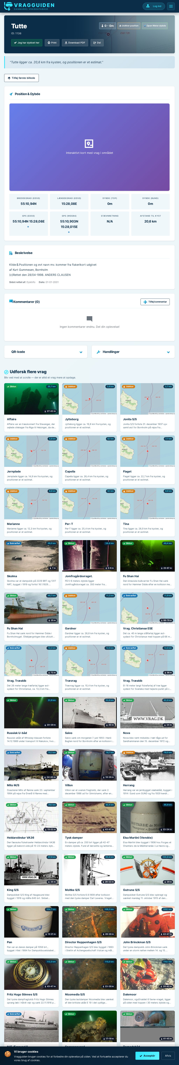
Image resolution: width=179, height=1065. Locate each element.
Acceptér (149, 1055)
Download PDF (76, 42)
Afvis (168, 1055)
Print (53, 42)
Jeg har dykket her (28, 42)
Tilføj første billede (23, 77)
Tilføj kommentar (157, 301)
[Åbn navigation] (171, 6)
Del (99, 42)
